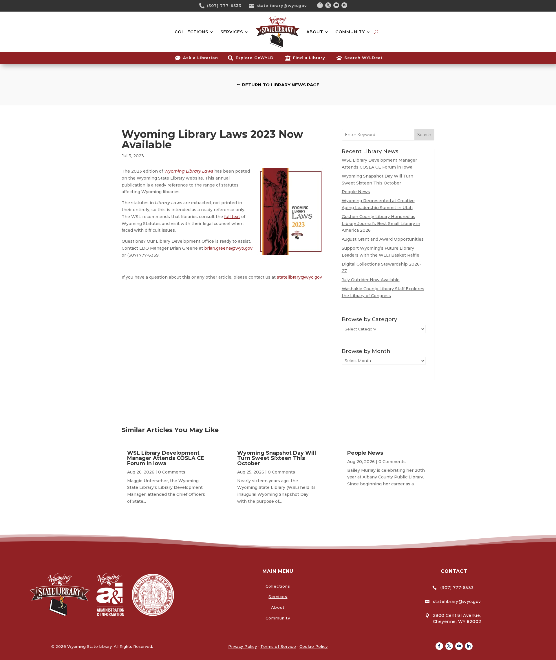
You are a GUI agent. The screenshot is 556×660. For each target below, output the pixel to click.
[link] (204, 5)
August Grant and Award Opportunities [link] (383, 239)
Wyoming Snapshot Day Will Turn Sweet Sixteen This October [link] (276, 458)
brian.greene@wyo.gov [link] (228, 248)
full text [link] (232, 216)
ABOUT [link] (314, 31)
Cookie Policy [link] (313, 646)
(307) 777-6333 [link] (224, 5)
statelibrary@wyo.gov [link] (282, 5)
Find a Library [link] (309, 57)
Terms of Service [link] (278, 646)
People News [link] (356, 191)
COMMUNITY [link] (350, 31)
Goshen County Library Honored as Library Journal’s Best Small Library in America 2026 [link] (381, 223)
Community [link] (278, 618)
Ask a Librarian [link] (200, 57)
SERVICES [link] (231, 31)
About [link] (278, 607)
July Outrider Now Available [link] (371, 279)
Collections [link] (278, 586)
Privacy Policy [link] (242, 646)
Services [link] (277, 596)
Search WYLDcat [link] (363, 57)
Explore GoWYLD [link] (255, 57)
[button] (320, 5)
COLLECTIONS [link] (191, 31)
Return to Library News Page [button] (280, 84)
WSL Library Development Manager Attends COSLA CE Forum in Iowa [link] (165, 458)
